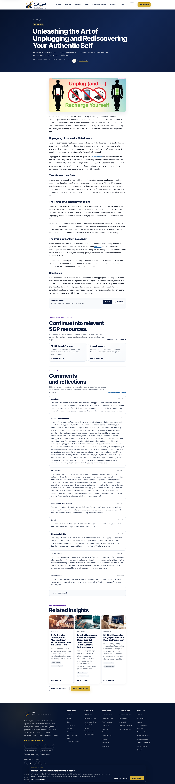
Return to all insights (59, 688)
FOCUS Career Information (62, 346)
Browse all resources (116, 340)
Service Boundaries (125, 729)
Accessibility (123, 722)
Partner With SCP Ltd (33, 740)
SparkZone (70, 732)
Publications (38, 746)
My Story (140, 722)
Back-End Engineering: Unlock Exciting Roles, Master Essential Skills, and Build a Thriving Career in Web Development (87, 641)
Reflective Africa (89, 734)
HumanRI (68, 4)
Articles (104, 739)
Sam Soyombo (83, 61)
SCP (34, 20)
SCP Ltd (139, 715)
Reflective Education (90, 718)
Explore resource (57, 358)
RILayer (86, 4)
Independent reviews (31, 750)
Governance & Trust (99, 4)
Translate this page (46, 750)
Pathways (77, 4)
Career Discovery (97, 346)
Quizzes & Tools (107, 735)
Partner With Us (144, 4)
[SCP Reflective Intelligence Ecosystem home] (36, 4)
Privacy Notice (124, 718)
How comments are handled (117, 392)
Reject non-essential (121, 778)
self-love (97, 247)
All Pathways (88, 715)
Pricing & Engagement (143, 742)
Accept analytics (137, 778)
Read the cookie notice (38, 779)
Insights (39, 20)
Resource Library (107, 715)
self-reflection (96, 157)
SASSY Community (73, 742)
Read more (56, 680)
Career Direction (38, 24)
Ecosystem (57, 4)
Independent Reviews (143, 735)
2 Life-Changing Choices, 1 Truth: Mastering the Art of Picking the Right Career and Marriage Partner (61, 640)
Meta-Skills (105, 725)
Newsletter (28, 746)
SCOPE (69, 722)
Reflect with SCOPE (80, 688)
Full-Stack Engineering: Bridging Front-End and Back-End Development (113, 637)
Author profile (49, 746)
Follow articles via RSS (31, 754)
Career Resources (107, 718)
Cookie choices (45, 754)
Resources (112, 4)
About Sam (140, 718)
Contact (139, 750)
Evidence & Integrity (126, 725)
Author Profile (141, 732)
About (122, 4)
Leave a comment (60, 593)
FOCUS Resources (107, 722)
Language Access (142, 739)
